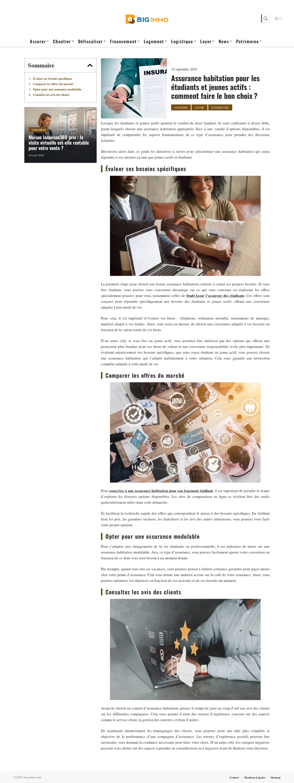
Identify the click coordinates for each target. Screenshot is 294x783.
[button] (90, 65)
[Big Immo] (147, 18)
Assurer (181, 107)
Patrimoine (220, 107)
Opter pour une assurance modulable (57, 89)
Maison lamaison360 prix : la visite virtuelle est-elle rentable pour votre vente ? (59, 142)
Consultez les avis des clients (51, 95)
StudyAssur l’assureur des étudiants (215, 295)
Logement (39, 129)
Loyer (199, 107)
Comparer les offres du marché (53, 84)
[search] (265, 18)
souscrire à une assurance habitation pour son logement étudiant (161, 490)
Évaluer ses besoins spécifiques (52, 79)
